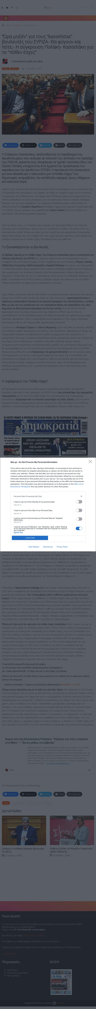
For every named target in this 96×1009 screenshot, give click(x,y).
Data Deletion (33, 547)
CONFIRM (30, 538)
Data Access (48, 547)
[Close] (91, 462)
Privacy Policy (62, 547)
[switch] (79, 501)
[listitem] (48, 496)
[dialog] (48, 504)
